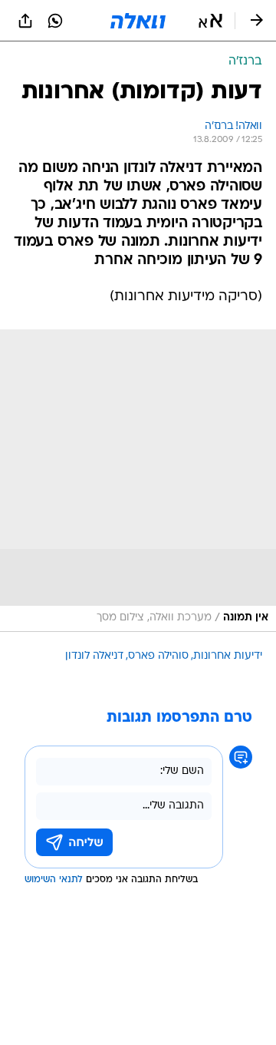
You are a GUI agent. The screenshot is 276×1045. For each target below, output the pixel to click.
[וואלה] (138, 20)
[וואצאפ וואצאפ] (55, 20)
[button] (210, 21)
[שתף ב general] (25, 20)
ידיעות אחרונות (227, 656)
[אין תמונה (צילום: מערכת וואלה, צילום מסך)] (138, 480)
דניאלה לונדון (94, 656)
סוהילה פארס (158, 656)
